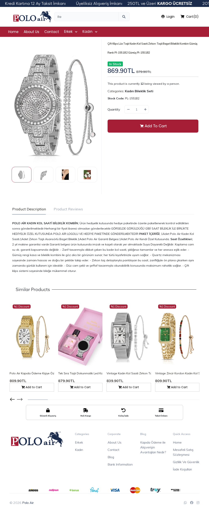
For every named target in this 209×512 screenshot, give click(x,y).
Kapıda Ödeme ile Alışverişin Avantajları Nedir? (153, 447)
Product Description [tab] (29, 209)
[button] (19, 399)
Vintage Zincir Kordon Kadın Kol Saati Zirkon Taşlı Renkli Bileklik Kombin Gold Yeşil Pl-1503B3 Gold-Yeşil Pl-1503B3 (177, 373)
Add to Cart (156, 126)
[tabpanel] (103, 247)
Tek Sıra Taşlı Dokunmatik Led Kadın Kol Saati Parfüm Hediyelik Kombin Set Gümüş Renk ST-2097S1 (80, 373)
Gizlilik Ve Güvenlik (186, 462)
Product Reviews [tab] (68, 209)
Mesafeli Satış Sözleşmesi (183, 452)
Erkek (68, 31)
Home (13, 31)
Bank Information (120, 464)
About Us (31, 31)
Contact (51, 31)
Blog (111, 457)
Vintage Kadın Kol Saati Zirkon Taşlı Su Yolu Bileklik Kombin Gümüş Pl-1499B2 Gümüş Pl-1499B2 (129, 373)
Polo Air (28, 503)
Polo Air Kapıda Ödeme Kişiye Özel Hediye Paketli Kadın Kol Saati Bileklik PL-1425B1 (32, 373)
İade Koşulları (182, 469)
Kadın (87, 31)
